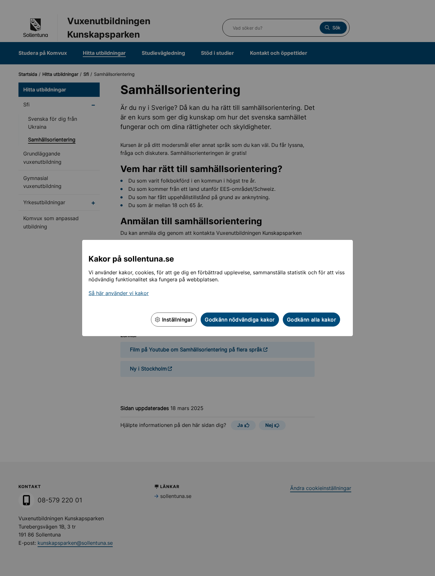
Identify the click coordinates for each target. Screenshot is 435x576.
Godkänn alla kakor (311, 319)
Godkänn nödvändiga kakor (240, 319)
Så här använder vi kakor (119, 293)
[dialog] (217, 288)
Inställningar (176, 319)
